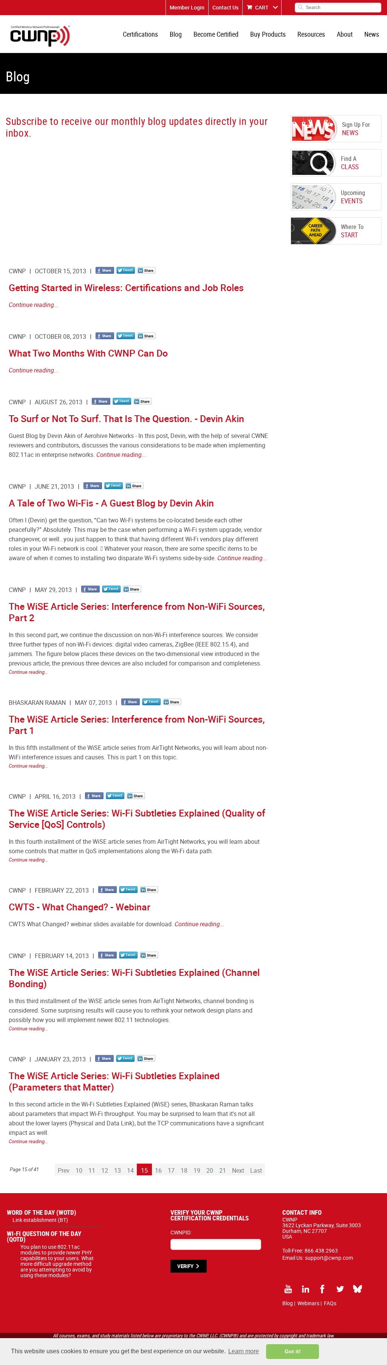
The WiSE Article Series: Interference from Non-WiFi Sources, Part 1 (137, 725)
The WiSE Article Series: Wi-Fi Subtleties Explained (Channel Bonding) (134, 978)
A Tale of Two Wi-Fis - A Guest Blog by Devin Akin (111, 503)
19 (197, 1170)
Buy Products (268, 34)
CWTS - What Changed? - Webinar (79, 907)
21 (222, 1170)
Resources (311, 34)
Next (238, 1170)
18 (184, 1170)
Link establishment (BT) (40, 1219)
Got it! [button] (293, 1351)
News (371, 34)
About (345, 34)
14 (130, 1170)
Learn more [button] (243, 1351)
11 (91, 1170)
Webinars (308, 1303)
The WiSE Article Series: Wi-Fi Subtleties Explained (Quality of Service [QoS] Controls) (137, 819)
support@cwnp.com (329, 1257)
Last (256, 1170)
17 (171, 1170)
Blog (176, 34)
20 (209, 1170)
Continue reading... (34, 305)
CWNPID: (181, 1232)
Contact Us (225, 7)
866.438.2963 (321, 1250)
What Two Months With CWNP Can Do (88, 353)
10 (79, 1170)
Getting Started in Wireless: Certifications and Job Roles (126, 287)
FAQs (330, 1303)
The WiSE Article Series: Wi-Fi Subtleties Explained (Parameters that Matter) (114, 1081)
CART (262, 7)
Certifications (140, 34)
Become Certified (216, 34)
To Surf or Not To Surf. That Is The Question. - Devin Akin (126, 418)
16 (158, 1170)
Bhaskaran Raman (37, 702)
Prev (64, 1170)
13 (117, 1170)
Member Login (187, 7)
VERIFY (185, 1266)
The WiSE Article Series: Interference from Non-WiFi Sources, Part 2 (137, 612)
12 (104, 1170)
